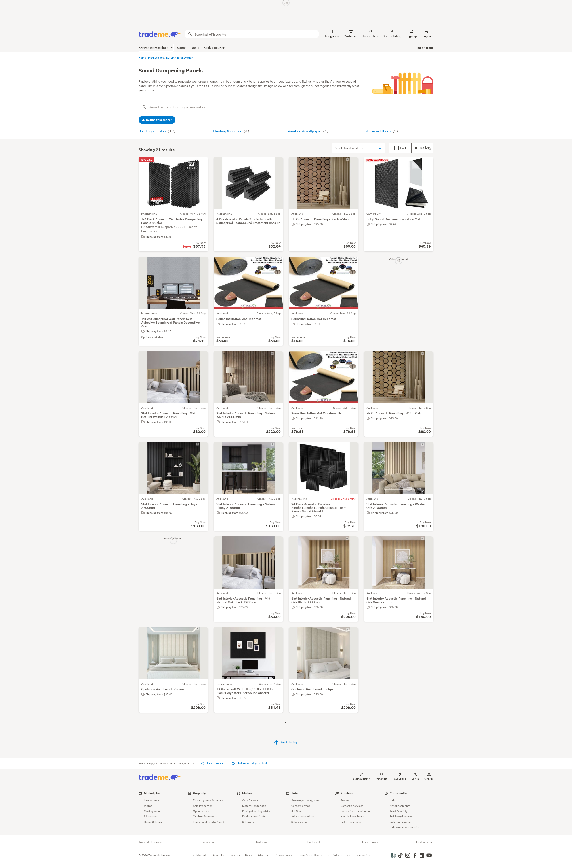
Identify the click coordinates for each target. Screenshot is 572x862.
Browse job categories (305, 800)
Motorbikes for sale (254, 806)
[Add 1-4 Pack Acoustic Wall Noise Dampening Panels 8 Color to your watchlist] (202, 163)
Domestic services (352, 806)
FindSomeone (424, 842)
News (248, 855)
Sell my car (249, 822)
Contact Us (363, 855)
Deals (195, 47)
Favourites (399, 779)
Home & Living (153, 822)
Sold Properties (202, 806)
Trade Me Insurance (151, 842)
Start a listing (361, 779)
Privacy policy (283, 855)
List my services (351, 822)
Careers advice (300, 806)
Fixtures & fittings (377, 131)
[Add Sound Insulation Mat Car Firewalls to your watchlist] (352, 357)
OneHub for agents (205, 816)
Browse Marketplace (154, 47)
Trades (345, 800)
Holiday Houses (368, 842)
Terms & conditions (309, 855)
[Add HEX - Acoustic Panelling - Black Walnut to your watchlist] (352, 163)
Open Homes (201, 811)
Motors (247, 793)
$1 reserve (150, 816)
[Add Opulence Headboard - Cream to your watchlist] (202, 633)
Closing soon (152, 811)
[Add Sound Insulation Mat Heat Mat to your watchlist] (277, 263)
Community (398, 793)
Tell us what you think (252, 763)
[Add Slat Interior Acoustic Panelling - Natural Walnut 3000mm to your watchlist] (277, 357)
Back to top (288, 742)
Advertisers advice (303, 816)
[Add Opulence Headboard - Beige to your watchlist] (352, 633)
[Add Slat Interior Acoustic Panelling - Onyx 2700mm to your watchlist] (202, 448)
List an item (424, 47)
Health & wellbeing (352, 816)
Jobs (294, 793)
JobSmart (297, 811)
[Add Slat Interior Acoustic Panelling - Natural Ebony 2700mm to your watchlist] (277, 448)
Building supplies (153, 131)
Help (392, 800)
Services (347, 793)
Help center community (404, 827)
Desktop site (200, 855)
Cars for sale (250, 800)
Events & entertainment (356, 811)
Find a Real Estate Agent (208, 822)
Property (199, 793)
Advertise (263, 855)
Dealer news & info (254, 816)
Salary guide (299, 822)
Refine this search (158, 120)
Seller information (401, 822)
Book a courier (214, 47)
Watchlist (381, 779)
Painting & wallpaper (305, 131)
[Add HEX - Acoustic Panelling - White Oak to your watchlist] (427, 357)
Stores (181, 47)
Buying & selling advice (256, 811)
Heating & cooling (228, 131)
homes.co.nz (210, 842)
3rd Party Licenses (401, 816)
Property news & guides (208, 800)
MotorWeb (262, 842)
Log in (426, 36)
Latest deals (152, 800)
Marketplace (153, 793)
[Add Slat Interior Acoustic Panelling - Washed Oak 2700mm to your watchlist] (427, 448)
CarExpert (313, 842)
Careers (235, 855)
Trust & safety (399, 811)
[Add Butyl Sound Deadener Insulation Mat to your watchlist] (427, 163)
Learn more (215, 763)
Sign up (412, 36)
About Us (218, 855)
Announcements (400, 806)
